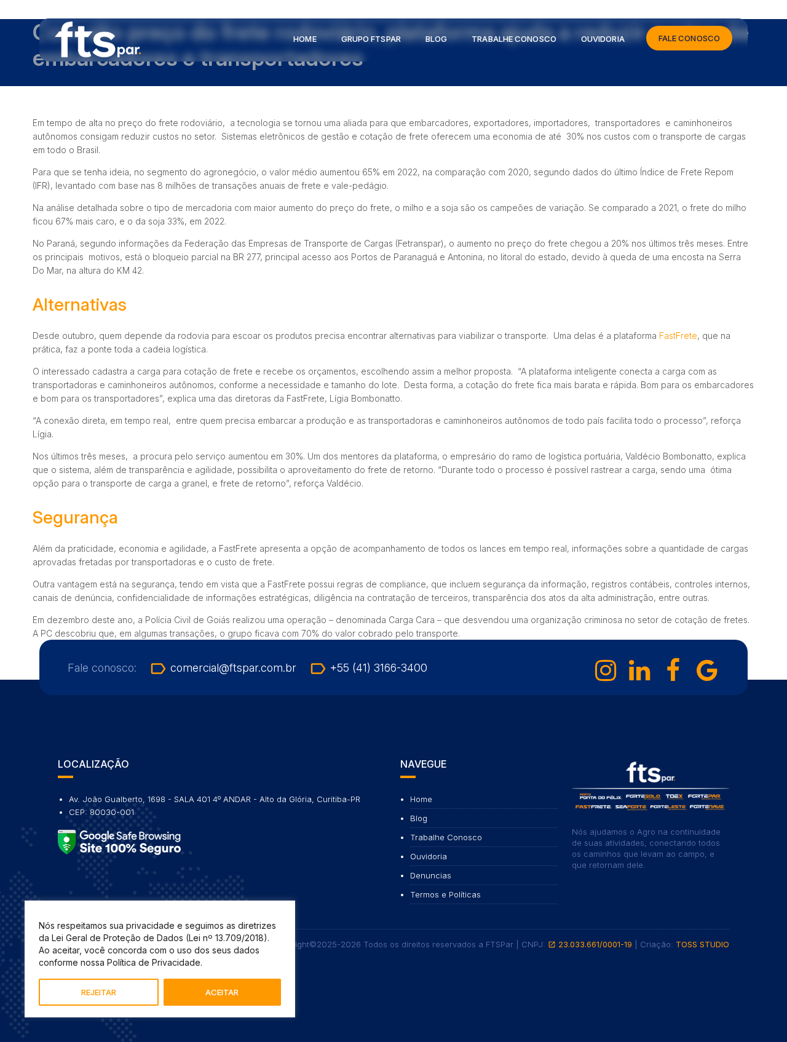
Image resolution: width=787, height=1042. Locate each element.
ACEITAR (222, 992)
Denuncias (430, 875)
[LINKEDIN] (639, 670)
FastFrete (678, 335)
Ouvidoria (603, 39)
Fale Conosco (689, 38)
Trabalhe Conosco (514, 39)
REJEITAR (98, 992)
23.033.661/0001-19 (590, 944)
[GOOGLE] (707, 670)
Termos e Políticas (445, 894)
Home (304, 39)
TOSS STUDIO (702, 944)
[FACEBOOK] (673, 670)
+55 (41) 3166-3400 (368, 667)
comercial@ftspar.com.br (222, 667)
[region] (160, 959)
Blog (436, 39)
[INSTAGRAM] (605, 670)
